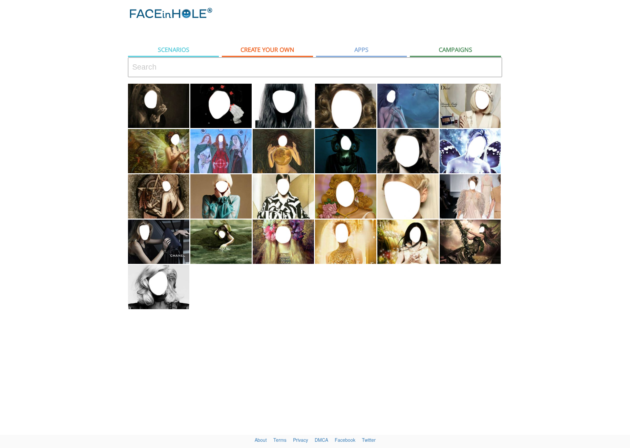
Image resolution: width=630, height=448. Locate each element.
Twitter (369, 440)
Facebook (345, 440)
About (261, 440)
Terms (279, 440)
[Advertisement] (571, 105)
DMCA (321, 440)
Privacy (300, 440)
